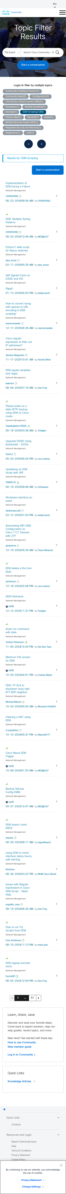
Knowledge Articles (20, 1081)
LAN (28, 133)
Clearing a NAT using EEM (18, 719)
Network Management (16, 191)
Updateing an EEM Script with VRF (16, 471)
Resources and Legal (18, 1135)
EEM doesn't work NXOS (16, 826)
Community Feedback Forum (20, 91)
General (31, 117)
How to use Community (22, 1042)
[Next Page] (38, 998)
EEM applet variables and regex (18, 372)
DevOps (9, 112)
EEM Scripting (30, 112)
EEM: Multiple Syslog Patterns (18, 221)
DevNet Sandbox (33, 107)
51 (32, 998)
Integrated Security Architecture (21, 128)
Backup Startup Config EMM (15, 790)
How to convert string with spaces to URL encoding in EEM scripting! (18, 309)
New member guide (19, 1047)
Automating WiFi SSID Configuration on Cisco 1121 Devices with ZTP (18, 531)
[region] (33, 1177)
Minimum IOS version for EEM (18, 659)
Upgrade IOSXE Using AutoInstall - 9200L (18, 443)
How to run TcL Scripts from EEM (16, 929)
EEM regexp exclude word (18, 965)
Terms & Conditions (21, 1151)
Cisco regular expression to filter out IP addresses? (19, 342)
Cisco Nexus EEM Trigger (16, 755)
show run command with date (17, 631)
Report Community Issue (24, 1142)
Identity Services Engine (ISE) (20, 122)
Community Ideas (14, 96)
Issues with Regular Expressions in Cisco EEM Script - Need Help (18, 889)
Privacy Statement (31, 1180)
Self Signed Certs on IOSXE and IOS (18, 277)
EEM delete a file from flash (19, 570)
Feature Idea (11, 117)
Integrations (11, 133)
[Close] (61, 1165)
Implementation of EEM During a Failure (18, 185)
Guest (47, 117)
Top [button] (4, 1109)
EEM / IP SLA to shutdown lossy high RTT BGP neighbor (18, 689)
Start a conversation (33, 65)
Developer (10, 107)
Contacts (16, 1125)
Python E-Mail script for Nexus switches (17, 249)
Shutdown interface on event (19, 499)
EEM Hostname (14, 596)
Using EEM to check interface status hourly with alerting (19, 856)
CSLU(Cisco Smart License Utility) (22, 102)
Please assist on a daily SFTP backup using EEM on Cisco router (17, 411)
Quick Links (13, 1118)
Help (14, 1146)
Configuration (39, 96)
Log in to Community (21, 1054)
